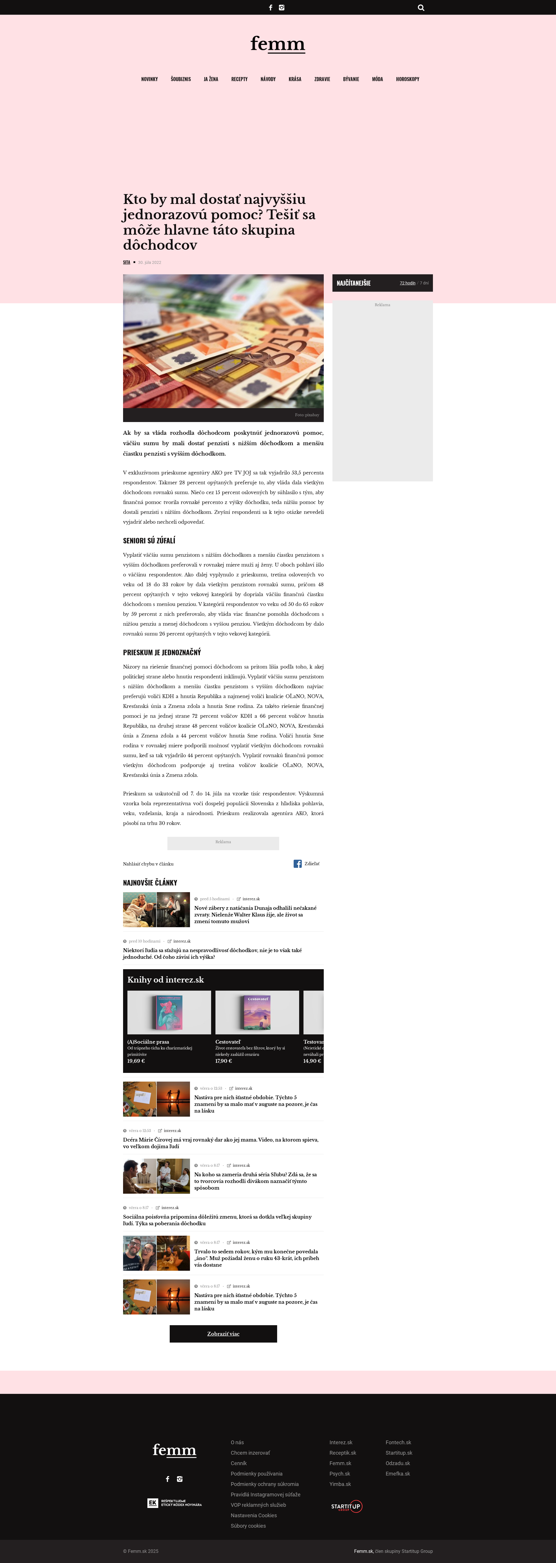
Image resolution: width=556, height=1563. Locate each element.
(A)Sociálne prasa (148, 1042)
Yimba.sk (340, 1484)
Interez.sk (341, 1442)
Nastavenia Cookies (254, 1515)
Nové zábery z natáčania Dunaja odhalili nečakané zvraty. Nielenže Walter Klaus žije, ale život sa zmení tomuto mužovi (255, 914)
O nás (237, 1442)
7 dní (424, 283)
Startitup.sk (399, 1453)
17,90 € (223, 1061)
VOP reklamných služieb (258, 1505)
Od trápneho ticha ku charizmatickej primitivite (159, 1051)
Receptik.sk (343, 1453)
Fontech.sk (398, 1442)
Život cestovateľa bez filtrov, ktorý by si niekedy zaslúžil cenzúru (250, 1051)
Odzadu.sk (398, 1463)
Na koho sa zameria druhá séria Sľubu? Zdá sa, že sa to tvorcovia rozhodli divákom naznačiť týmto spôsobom (255, 1181)
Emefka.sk (398, 1474)
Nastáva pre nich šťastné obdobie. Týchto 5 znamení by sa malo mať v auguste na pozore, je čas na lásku (255, 1104)
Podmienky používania (257, 1474)
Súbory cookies (248, 1526)
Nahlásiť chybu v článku (148, 864)
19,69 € (136, 1061)
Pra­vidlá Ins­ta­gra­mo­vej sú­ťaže (266, 1494)
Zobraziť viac (223, 1334)
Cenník (239, 1463)
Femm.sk (340, 1463)
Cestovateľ (227, 1042)
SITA (126, 262)
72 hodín (408, 283)
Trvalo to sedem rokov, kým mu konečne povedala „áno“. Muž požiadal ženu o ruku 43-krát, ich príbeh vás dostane (256, 1258)
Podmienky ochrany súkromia (265, 1484)
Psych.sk (340, 1474)
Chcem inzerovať (250, 1453)
